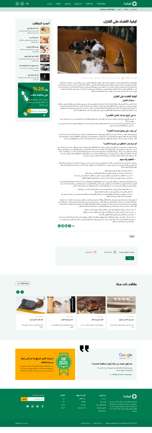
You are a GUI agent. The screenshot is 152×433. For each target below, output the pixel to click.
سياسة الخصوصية (98, 423)
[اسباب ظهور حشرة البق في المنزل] (34, 67)
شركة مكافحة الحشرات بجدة (123, 219)
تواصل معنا (103, 402)
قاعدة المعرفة (81, 408)
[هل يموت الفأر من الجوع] (121, 313)
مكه (64, 402)
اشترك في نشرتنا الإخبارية (38, 395)
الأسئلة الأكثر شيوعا (101, 405)
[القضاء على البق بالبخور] (34, 58)
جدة (63, 399)
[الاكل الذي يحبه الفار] (91, 312)
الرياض (63, 405)
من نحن (49, 3)
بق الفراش (67, 3)
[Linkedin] (66, 225)
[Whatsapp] (59, 225)
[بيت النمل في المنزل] (34, 30)
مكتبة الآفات (82, 399)
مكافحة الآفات (101, 3)
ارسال (129, 258)
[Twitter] (62, 225)
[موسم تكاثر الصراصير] (34, 49)
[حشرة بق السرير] (34, 39)
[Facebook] (69, 225)
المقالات (58, 3)
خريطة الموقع (102, 411)
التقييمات (82, 405)
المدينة (63, 408)
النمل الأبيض (78, 3)
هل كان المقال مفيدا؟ (126, 252)
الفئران (119, 9)
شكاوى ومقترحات (101, 408)
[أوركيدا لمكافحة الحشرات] (130, 3)
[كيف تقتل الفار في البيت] (30, 313)
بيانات (17, 423)
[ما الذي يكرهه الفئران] (60, 313)
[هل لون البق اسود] (34, 77)
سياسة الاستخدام (86, 423)
